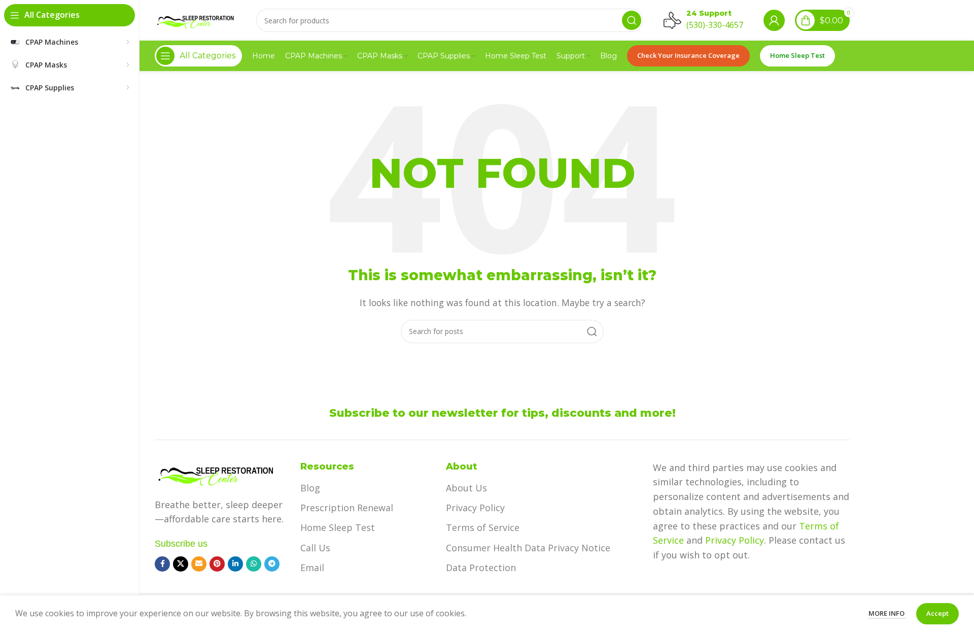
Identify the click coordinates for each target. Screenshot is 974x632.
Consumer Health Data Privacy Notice (528, 548)
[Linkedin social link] (235, 564)
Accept (937, 613)
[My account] (774, 20)
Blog (310, 488)
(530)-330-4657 (714, 24)
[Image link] (215, 472)
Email (312, 567)
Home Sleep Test (797, 55)
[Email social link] (198, 564)
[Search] (631, 20)
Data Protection (481, 567)
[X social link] (180, 564)
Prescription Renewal (346, 508)
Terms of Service (482, 527)
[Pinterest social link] (217, 564)
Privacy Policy (475, 508)
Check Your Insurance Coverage (688, 55)
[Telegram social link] (272, 564)
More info (887, 613)
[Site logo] (195, 19)
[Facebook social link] (162, 564)
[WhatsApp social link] (253, 564)
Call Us (315, 548)
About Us (466, 488)
